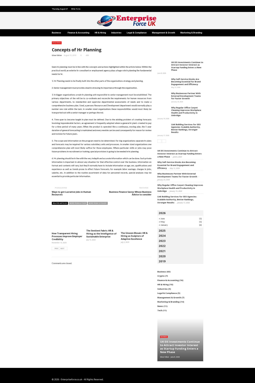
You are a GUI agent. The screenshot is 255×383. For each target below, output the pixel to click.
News (160, 306)
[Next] (164, 141)
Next (62, 248)
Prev (56, 248)
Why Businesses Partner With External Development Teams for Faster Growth (186, 96)
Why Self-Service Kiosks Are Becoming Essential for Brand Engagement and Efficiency (186, 82)
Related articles (60, 203)
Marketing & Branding (191, 32)
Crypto (161, 276)
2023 (162, 241)
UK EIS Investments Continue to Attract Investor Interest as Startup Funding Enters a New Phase (187, 66)
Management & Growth (163, 32)
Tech (159, 310)
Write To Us (75, 9)
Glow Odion (57, 55)
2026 (162, 213)
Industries (116, 32)
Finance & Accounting (78, 32)
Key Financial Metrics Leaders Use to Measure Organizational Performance (93, 3)
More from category (98, 203)
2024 (162, 236)
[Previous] (159, 141)
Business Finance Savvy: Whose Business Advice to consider (130, 193)
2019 (162, 261)
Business (56, 32)
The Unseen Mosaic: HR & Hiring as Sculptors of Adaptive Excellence (134, 236)
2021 (162, 251)
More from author (78, 203)
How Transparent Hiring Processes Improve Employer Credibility (67, 236)
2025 (162, 230)
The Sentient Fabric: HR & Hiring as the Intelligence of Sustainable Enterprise (101, 233)
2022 (162, 246)
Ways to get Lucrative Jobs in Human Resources (71, 193)
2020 (162, 256)
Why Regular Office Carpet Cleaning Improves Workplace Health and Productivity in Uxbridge (186, 111)
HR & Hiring (100, 32)
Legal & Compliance (137, 32)
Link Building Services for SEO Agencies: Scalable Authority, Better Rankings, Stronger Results (186, 128)
